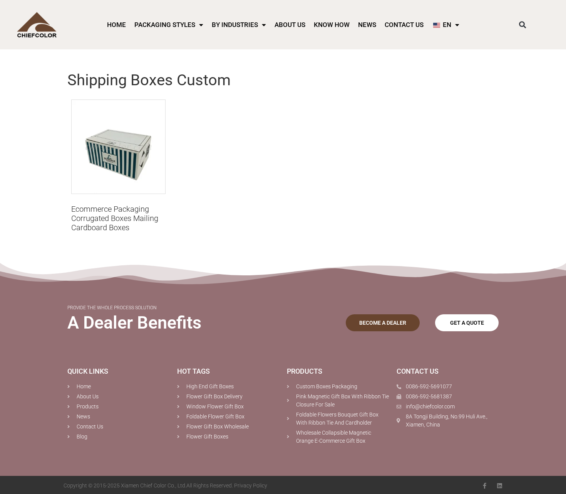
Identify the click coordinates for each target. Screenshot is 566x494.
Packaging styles (164, 25)
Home (116, 25)
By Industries (235, 25)
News (367, 25)
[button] (522, 25)
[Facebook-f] (484, 486)
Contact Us (404, 25)
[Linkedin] (499, 486)
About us (290, 25)
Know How (332, 25)
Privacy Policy (250, 485)
